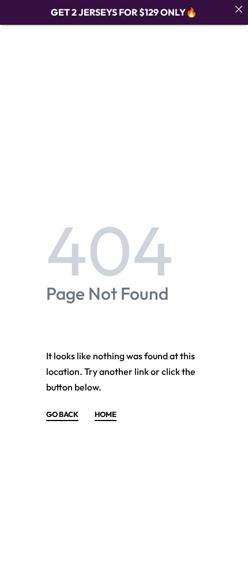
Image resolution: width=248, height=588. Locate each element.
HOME (106, 415)
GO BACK (62, 415)
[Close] (239, 9)
